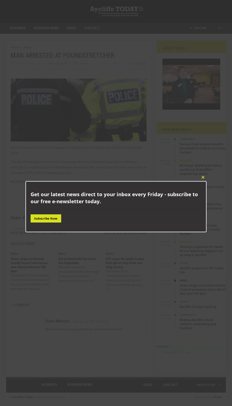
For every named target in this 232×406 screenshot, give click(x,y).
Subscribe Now (46, 218)
